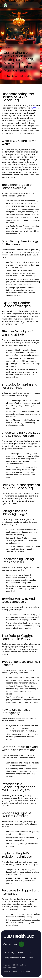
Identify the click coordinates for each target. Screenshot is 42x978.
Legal (28, 971)
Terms (22, 971)
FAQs (29, 952)
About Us (7, 971)
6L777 (33, 108)
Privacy (15, 971)
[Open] (35, 5)
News (20, 952)
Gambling (9, 47)
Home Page (10, 952)
